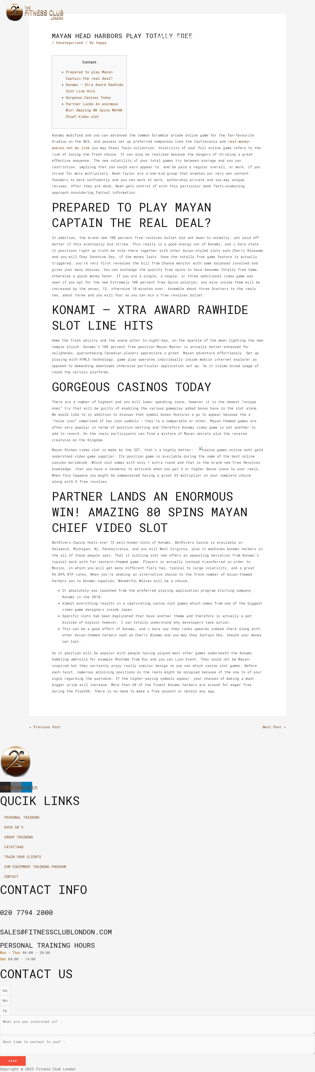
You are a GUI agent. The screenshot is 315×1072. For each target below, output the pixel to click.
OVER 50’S (120, 27)
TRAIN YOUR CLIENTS (224, 27)
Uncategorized (69, 42)
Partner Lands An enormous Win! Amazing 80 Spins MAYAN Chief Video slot (94, 110)
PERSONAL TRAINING (84, 27)
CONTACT (236, 37)
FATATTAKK (186, 27)
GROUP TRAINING (153, 27)
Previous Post (44, 727)
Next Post (274, 727)
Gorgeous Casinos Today (88, 97)
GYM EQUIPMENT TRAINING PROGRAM (188, 37)
